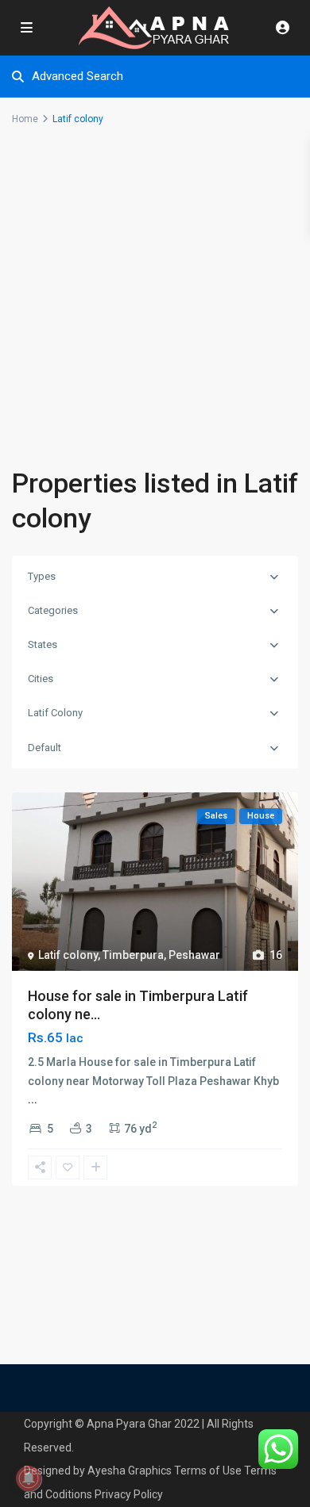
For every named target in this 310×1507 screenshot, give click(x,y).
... (32, 1099)
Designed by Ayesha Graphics (98, 1470)
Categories (53, 610)
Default (44, 748)
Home (25, 119)
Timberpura (133, 955)
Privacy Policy (129, 1494)
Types (42, 576)
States (42, 644)
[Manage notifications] (28, 1478)
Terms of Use (208, 1470)
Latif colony (68, 955)
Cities (40, 678)
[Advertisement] (155, 303)
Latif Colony (55, 713)
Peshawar (194, 955)
